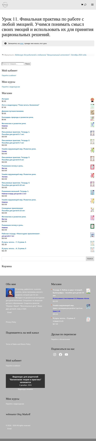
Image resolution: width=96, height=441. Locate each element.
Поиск (27, 64)
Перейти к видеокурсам (11, 87)
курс (21, 43)
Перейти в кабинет (9, 75)
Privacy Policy (11, 322)
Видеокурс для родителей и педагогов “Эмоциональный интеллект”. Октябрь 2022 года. (51, 55)
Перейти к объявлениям (60, 339)
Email (9, 312)
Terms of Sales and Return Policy (18, 344)
